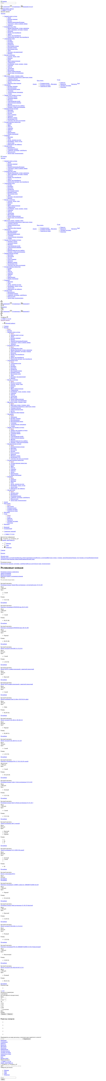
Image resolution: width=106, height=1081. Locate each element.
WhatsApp (9, 547)
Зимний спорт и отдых (17, 335)
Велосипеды (4, 563)
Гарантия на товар (6, 1054)
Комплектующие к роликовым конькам (12, 576)
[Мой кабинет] (1, 301)
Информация (4, 1049)
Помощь (3, 1055)
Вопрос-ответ (4, 1058)
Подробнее (4, 602)
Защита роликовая (6, 573)
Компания (3, 1040)
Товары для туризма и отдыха (19, 430)
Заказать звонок (5, 320)
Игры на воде (31, 563)
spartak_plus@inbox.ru (8, 540)
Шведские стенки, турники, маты (20, 405)
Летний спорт (14, 493)
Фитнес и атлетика (16, 382)
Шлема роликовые (6, 574)
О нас (9, 517)
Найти (2, 1079)
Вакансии (3, 1045)
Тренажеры (14, 417)
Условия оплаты (5, 1051)
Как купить (10, 506)
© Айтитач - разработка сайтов (12, 1066)
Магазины (3, 1046)
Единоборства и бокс (17, 348)
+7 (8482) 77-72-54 (6, 10)
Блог (2, 1057)
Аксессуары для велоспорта (42, 563)
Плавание (13, 479)
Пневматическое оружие (18, 446)
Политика (3, 1048)
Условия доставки (6, 1052)
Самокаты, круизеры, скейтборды (17, 563)
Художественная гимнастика (19, 463)
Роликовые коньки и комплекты (10, 571)
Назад (9, 329)
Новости (3, 1043)
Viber (7, 545)
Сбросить (10, 1014)
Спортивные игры (16, 363)
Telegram (8, 543)
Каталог (9, 330)
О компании (4, 1042)
